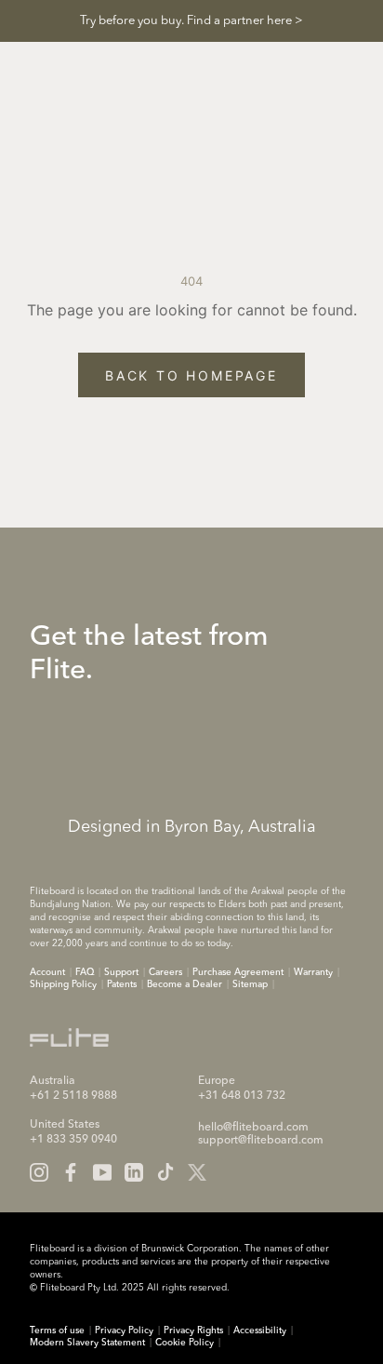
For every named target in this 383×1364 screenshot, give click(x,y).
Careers (165, 972)
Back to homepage (191, 375)
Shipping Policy (63, 984)
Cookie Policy (184, 1342)
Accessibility (259, 1330)
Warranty (313, 972)
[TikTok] (165, 1172)
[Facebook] (70, 1172)
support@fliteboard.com (261, 1140)
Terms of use (57, 1330)
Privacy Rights (193, 1330)
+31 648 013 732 (241, 1096)
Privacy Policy (124, 1330)
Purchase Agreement (238, 972)
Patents (122, 984)
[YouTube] (102, 1172)
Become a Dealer (184, 984)
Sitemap (250, 984)
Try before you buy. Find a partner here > (191, 21)
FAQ (84, 972)
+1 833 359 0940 (73, 1139)
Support (121, 972)
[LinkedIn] (134, 1172)
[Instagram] (39, 1172)
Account (47, 972)
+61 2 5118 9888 (73, 1096)
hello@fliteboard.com (253, 1127)
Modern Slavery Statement (87, 1342)
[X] (197, 1172)
